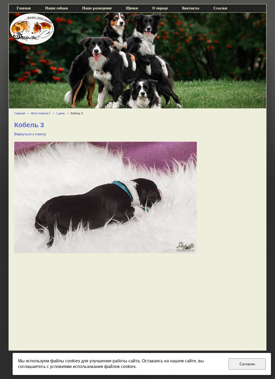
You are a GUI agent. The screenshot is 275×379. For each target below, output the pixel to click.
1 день (60, 113)
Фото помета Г (41, 113)
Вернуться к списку (30, 134)
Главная (19, 113)
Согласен (247, 364)
